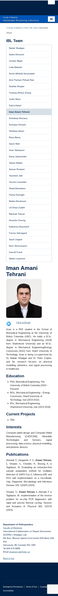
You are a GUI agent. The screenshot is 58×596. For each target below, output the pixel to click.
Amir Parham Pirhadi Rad (21, 80)
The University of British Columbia (21, 6)
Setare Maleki (15, 163)
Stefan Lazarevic (17, 258)
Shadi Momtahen (17, 188)
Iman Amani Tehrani (19, 112)
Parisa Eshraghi (16, 195)
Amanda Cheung (17, 220)
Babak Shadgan (17, 48)
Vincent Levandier (18, 182)
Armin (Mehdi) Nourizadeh (22, 73)
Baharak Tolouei (17, 214)
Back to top (9, 558)
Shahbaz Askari (16, 131)
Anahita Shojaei (16, 86)
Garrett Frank (15, 252)
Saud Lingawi (15, 239)
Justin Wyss (15, 99)
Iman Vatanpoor (17, 150)
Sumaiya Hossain (17, 124)
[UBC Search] (51, 3)
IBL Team (33, 28)
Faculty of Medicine (15, 28)
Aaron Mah (14, 144)
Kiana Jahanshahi (17, 156)
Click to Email (23, 322)
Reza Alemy (15, 137)
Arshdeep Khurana (18, 118)
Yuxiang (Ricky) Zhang (20, 92)
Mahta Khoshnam (17, 201)
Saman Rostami (17, 169)
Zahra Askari (15, 105)
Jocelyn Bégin (16, 61)
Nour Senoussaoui (18, 246)
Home (26, 28)
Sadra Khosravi (16, 54)
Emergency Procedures (13, 587)
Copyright (44, 587)
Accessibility (8, 591)
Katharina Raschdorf (19, 226)
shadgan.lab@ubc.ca (19, 552)
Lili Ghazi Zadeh (17, 207)
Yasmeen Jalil (15, 175)
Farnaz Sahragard (18, 233)
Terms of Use (31, 587)
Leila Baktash (15, 67)
